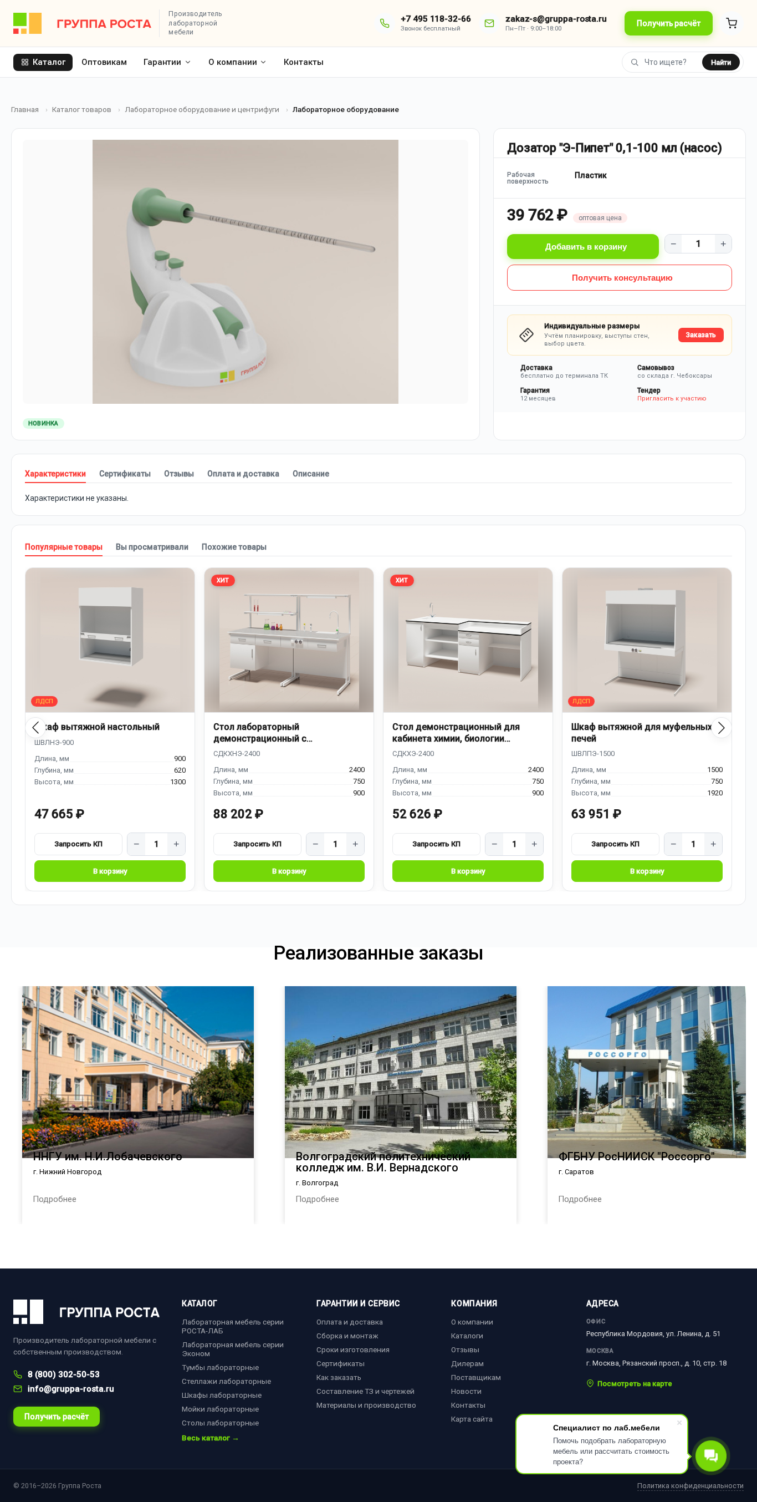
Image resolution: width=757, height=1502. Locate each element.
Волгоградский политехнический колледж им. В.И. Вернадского (383, 1162)
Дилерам (467, 1363)
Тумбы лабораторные (220, 1367)
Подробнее (54, 1199)
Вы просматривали (152, 546)
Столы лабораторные (220, 1422)
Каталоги (467, 1335)
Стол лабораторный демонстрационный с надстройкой (259, 733)
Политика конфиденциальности (690, 1485)
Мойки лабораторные (220, 1408)
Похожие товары (234, 546)
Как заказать (338, 1377)
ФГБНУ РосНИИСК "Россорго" (637, 1156)
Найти (721, 62)
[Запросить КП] (78, 844)
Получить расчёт (668, 23)
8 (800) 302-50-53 (64, 1374)
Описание (311, 473)
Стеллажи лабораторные (226, 1381)
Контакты (303, 62)
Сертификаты (125, 473)
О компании (232, 62)
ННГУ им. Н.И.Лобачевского (107, 1156)
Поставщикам (476, 1377)
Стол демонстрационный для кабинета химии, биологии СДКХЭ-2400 (456, 733)
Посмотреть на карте (634, 1383)
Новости (466, 1391)
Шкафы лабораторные (222, 1395)
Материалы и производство (366, 1404)
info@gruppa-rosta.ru (71, 1388)
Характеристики (55, 473)
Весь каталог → (210, 1438)
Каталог (49, 62)
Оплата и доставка (243, 473)
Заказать (701, 335)
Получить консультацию (622, 277)
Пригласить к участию (672, 398)
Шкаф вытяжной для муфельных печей (641, 732)
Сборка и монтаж (347, 1335)
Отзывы (179, 473)
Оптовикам (103, 62)
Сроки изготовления (353, 1349)
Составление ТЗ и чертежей (365, 1391)
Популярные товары (64, 546)
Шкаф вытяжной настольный (97, 727)
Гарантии (162, 62)
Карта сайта (472, 1418)
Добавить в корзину (586, 246)
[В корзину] (110, 871)
